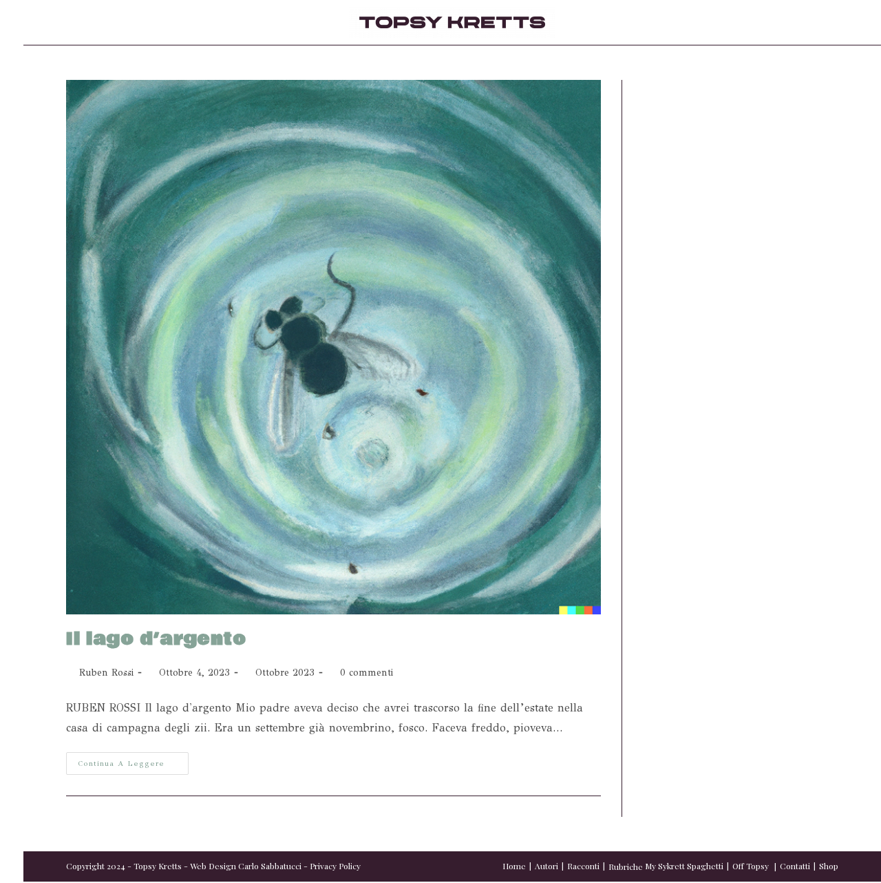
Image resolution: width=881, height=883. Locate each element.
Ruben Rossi (106, 672)
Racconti (583, 865)
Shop (828, 865)
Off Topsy (750, 865)
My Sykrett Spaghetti (684, 865)
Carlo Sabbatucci (269, 865)
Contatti (795, 865)
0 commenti (366, 672)
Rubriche (625, 866)
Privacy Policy (335, 865)
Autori (546, 865)
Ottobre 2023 (285, 672)
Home (514, 865)
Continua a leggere (133, 760)
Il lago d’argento (156, 639)
